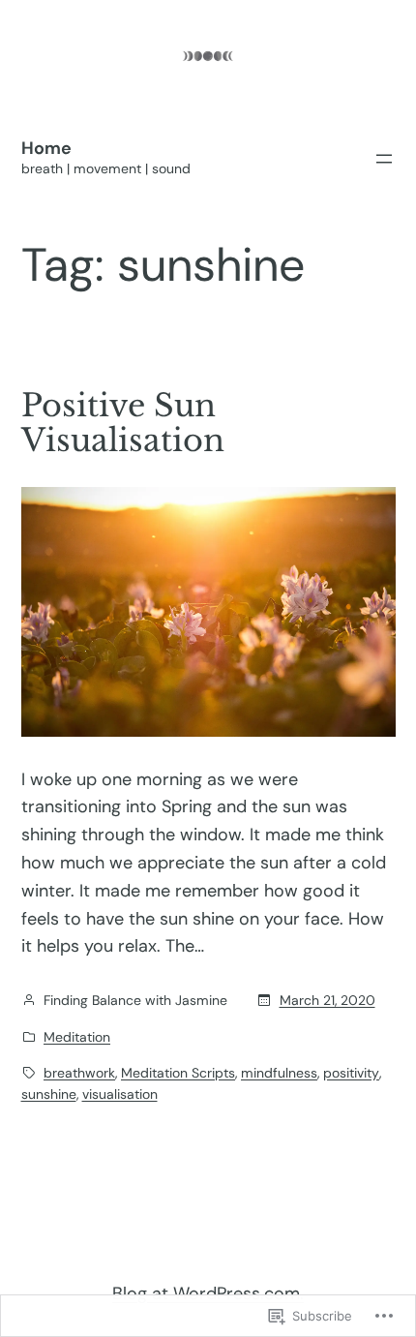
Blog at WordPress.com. (208, 1293)
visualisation (120, 1094)
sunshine (48, 1094)
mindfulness (279, 1072)
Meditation (77, 1037)
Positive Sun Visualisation (122, 423)
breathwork (79, 1072)
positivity (351, 1072)
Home (46, 148)
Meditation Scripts (178, 1072)
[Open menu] (384, 158)
